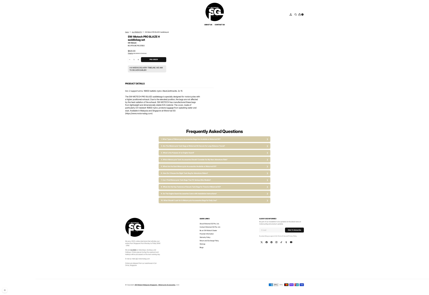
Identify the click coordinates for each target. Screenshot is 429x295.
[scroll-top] (425, 291)
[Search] (295, 14)
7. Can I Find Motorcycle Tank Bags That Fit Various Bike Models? (186, 180)
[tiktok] (281, 242)
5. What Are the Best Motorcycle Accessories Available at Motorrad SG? (188, 166)
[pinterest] (271, 242)
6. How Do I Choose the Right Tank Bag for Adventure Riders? (184, 173)
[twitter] (261, 242)
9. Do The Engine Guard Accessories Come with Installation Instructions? (189, 194)
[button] (290, 14)
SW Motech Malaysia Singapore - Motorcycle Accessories (155, 285)
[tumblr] (286, 242)
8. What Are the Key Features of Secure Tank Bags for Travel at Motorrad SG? (191, 187)
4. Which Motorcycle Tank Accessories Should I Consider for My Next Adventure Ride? (194, 159)
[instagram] (276, 242)
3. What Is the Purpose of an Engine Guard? (177, 153)
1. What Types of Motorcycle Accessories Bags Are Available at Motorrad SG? (190, 139)
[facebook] (266, 242)
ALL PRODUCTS (137, 32)
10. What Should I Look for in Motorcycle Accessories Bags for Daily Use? (189, 200)
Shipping (130, 53)
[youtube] (291, 242)
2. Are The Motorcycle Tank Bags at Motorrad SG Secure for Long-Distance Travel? (193, 146)
